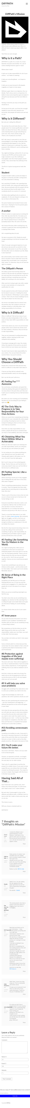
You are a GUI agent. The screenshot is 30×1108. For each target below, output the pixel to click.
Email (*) (4, 1063)
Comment (4, 1040)
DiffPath (7, 3)
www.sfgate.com (8, 1007)
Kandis (5, 884)
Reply (24, 843)
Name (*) (4, 1056)
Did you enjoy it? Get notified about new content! (15, 1090)
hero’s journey (15, 516)
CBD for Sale (21, 869)
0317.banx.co (7, 930)
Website (4, 1070)
